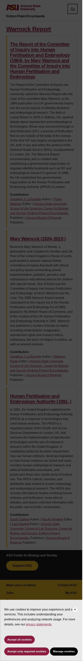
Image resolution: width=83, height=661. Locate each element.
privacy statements (38, 624)
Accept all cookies (19, 639)
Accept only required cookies (26, 651)
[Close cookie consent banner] (75, 609)
